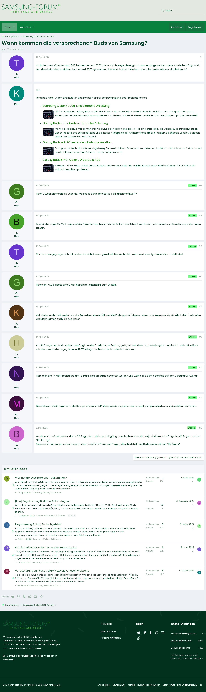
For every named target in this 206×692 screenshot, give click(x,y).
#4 (200, 246)
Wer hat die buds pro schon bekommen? (41, 478)
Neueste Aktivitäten (111, 637)
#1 (201, 56)
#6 (200, 306)
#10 (200, 427)
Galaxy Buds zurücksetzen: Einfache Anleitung (75, 123)
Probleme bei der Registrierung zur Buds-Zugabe (46, 547)
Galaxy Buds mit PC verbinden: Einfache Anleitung (77, 142)
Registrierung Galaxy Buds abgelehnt (38, 524)
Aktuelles (25, 27)
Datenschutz (169, 684)
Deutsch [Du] (119, 684)
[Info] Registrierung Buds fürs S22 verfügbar (42, 501)
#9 (200, 397)
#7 (200, 336)
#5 (200, 276)
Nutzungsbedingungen (148, 684)
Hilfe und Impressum (187, 684)
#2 (200, 185)
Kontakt (131, 684)
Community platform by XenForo (31, 684)
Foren (8, 27)
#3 (200, 215)
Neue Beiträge (108, 631)
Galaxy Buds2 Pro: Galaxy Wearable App (71, 160)
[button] (14, 27)
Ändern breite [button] (104, 684)
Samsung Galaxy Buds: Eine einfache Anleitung (75, 106)
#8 (200, 367)
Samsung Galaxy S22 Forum (47, 492)
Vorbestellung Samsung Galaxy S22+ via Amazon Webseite (52, 571)
